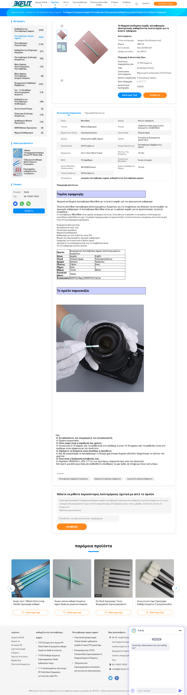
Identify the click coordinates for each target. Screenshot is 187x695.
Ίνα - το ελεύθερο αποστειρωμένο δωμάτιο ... (29, 92)
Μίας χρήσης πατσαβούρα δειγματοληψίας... (29, 76)
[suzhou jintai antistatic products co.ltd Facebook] (116, 678)
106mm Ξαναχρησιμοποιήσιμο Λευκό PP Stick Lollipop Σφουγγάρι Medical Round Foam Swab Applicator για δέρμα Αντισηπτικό (34, 152)
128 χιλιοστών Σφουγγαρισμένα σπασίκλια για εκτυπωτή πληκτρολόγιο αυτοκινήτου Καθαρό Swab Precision (87, 667)
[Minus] (180, 630)
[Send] (180, 691)
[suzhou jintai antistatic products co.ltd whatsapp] (22, 203)
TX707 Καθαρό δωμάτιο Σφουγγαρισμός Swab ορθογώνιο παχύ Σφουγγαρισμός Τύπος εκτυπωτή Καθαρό (49, 659)
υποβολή (71, 526)
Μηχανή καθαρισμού (29, 133)
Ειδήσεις (15, 653)
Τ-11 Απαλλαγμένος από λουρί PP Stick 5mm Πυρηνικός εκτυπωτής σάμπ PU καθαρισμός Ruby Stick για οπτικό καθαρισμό (52, 672)
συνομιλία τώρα (165, 4)
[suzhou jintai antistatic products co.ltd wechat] (28, 203)
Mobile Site (16, 660)
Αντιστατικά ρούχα (29, 109)
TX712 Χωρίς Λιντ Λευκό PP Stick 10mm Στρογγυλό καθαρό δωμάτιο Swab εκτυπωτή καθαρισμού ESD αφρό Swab (52, 647)
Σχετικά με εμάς (18, 649)
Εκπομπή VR (16, 645)
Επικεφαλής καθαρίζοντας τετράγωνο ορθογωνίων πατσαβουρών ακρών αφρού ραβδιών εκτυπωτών (33, 171)
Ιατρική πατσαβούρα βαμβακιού (139, 479)
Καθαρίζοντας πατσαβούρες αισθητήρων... (29, 101)
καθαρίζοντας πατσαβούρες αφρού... (29, 30)
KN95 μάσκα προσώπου (29, 128)
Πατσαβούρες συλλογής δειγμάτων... (29, 58)
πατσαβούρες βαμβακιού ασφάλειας (73, 479)
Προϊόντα (15, 641)
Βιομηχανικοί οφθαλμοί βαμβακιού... (29, 84)
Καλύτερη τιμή (129, 95)
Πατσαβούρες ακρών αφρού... (29, 37)
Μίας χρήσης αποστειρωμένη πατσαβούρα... (29, 66)
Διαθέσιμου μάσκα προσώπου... (29, 122)
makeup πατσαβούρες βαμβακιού (108, 479)
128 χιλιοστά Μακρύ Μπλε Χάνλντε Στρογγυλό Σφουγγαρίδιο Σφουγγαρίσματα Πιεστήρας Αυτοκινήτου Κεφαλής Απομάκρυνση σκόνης (34, 162)
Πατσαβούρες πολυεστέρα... (29, 44)
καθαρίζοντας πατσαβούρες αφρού (49, 635)
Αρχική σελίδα (17, 637)
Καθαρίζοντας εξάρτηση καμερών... (29, 51)
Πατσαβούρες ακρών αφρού (85, 632)
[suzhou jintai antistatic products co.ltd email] (15, 203)
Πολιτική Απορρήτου (20, 664)
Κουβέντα (29, 211)
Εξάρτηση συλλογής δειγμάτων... (29, 115)
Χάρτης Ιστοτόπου (19, 657)
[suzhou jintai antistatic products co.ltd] (22, 4)
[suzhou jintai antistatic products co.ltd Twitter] (110, 678)
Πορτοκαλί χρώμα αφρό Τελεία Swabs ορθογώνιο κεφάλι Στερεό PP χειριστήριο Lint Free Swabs (88, 641)
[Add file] (133, 691)
